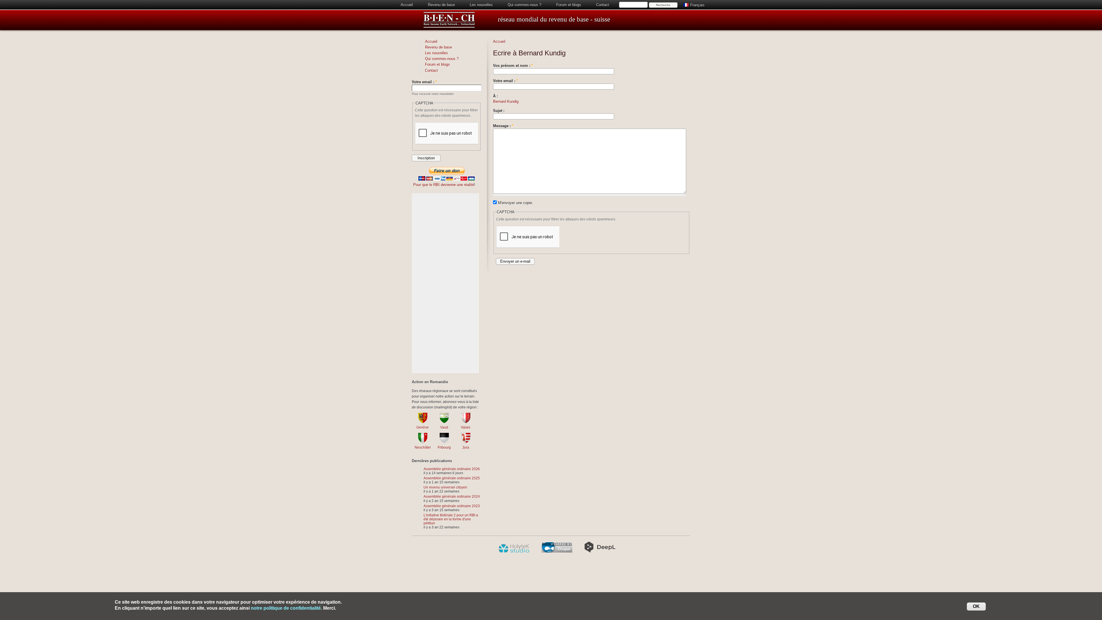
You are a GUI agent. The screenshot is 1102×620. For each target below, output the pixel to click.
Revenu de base (441, 5)
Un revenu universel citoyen (445, 487)
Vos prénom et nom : (513, 65)
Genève (422, 427)
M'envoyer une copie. (515, 203)
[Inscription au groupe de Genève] (422, 422)
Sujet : (499, 110)
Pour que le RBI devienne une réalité (443, 185)
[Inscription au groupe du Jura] (465, 442)
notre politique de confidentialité (286, 608)
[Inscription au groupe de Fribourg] (444, 442)
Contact (602, 5)
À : (495, 96)
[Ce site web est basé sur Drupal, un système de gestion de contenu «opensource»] (557, 551)
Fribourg (444, 447)
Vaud (444, 427)
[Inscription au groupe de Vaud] (444, 422)
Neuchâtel (423, 447)
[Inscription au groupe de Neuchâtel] (422, 442)
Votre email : (505, 81)
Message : (503, 126)
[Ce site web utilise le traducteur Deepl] (600, 551)
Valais (465, 427)
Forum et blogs (568, 5)
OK (976, 606)
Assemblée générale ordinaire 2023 (452, 506)
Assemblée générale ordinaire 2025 (452, 478)
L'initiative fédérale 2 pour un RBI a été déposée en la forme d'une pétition (451, 519)
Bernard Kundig (506, 101)
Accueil (407, 5)
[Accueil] (449, 27)
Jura (465, 447)
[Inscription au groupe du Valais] (465, 422)
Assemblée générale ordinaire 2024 (452, 496)
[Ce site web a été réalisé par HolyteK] (513, 551)
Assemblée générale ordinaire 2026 (452, 469)
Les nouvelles (481, 5)
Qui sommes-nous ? (524, 5)
